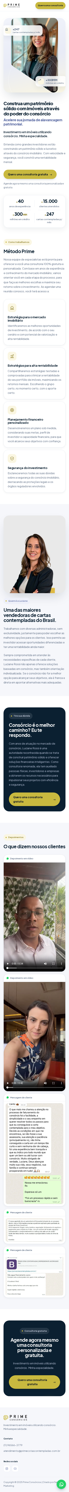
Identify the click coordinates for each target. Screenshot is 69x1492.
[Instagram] (7, 1468)
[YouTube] (15, 1468)
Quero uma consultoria (50, 5)
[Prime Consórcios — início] (12, 5)
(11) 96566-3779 (13, 1445)
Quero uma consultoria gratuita (30, 174)
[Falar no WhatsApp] (61, 1484)
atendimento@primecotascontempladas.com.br (32, 1450)
